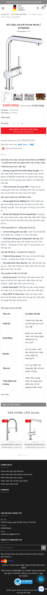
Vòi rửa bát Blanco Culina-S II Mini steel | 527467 (18, 444)
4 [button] (27, 455)
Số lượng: (5, 123)
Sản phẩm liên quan (23, 412)
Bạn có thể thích (11, 404)
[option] (23, 63)
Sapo (28, 593)
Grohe (35, 442)
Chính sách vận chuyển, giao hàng (14, 481)
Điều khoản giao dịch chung (11, 478)
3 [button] (24, 455)
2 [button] (21, 455)
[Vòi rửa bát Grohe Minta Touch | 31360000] (35, 429)
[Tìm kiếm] (38, 8)
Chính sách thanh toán (9, 484)
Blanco (12, 442)
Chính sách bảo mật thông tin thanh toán (16, 474)
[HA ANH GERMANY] (19, 8)
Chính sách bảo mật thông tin (12, 471)
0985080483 (28, 140)
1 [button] (19, 455)
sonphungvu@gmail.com (10, 534)
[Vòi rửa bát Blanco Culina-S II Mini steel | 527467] (12, 429)
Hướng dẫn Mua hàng (13, 148)
